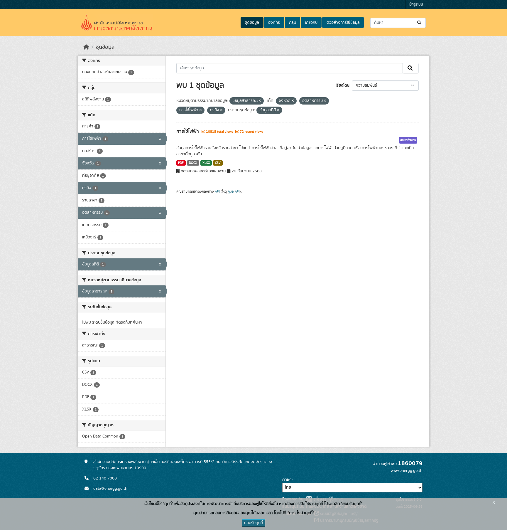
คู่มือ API (234, 191)
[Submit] (419, 23)
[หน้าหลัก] (86, 47)
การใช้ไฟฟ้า (188, 131)
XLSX (206, 163)
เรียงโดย (342, 85)
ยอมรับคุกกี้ (253, 523)
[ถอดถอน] (260, 101)
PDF (181, 163)
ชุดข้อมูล (252, 23)
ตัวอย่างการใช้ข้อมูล (343, 23)
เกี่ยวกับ (311, 23)
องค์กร (274, 23)
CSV (218, 163)
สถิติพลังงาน (408, 140)
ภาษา (287, 480)
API (217, 191)
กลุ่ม (292, 23)
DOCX (193, 163)
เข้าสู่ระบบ (416, 4)
